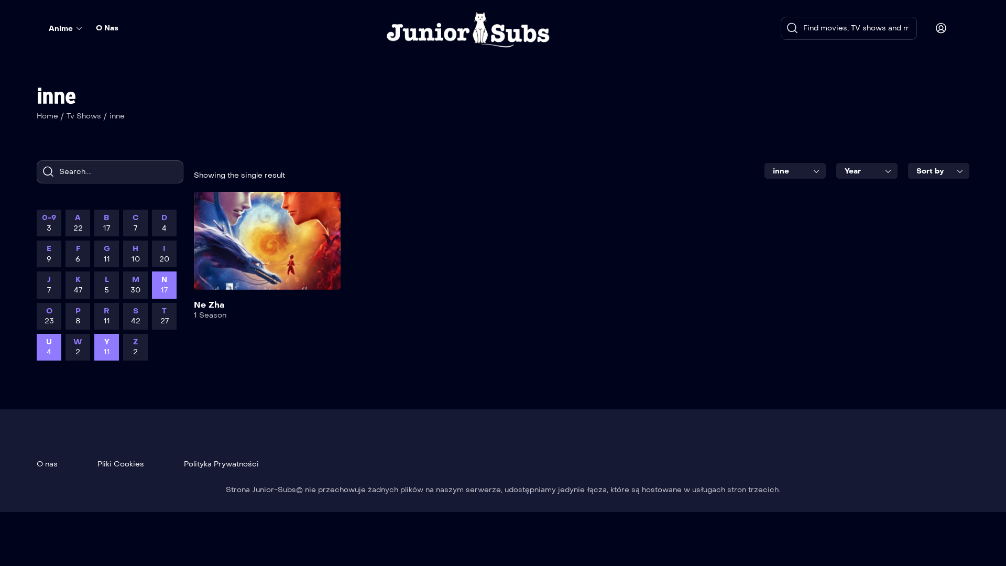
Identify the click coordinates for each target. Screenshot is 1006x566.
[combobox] (795, 171)
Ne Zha (209, 305)
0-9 (49, 223)
